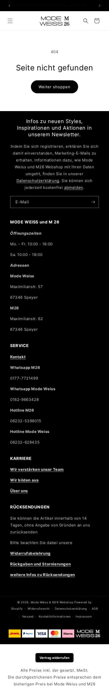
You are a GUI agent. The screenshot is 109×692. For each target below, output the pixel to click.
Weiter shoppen (54, 86)
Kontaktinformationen (55, 616)
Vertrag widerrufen (54, 658)
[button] (10, 20)
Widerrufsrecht (39, 608)
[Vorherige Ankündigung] (9, 5)
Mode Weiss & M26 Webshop (52, 602)
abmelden (73, 187)
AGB (95, 608)
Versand (28, 616)
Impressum (84, 616)
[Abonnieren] (93, 202)
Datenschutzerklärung (37, 180)
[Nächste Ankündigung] (99, 5)
